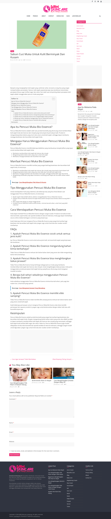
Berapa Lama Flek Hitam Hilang (86, 176)
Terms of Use (89, 470)
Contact (51, 16)
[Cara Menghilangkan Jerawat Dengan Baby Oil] (63, 369)
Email (11, 432)
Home (28, 16)
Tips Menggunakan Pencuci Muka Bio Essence (24, 107)
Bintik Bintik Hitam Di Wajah (41, 380)
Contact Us (88, 478)
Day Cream (80, 38)
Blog (68, 16)
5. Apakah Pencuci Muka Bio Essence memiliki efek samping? (29, 120)
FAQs (12, 111)
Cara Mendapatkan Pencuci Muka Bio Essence (24, 109)
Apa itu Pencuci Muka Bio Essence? (21, 101)
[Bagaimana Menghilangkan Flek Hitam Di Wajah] (82, 133)
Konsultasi (60, 16)
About (44, 16)
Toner (78, 61)
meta (21, 60)
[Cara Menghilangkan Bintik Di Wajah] (82, 142)
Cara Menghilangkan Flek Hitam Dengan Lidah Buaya (93, 127)
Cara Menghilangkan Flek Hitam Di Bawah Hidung (18, 384)
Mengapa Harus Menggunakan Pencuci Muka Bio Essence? (27, 103)
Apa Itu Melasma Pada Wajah (87, 108)
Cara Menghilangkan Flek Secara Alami (93, 168)
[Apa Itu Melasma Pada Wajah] (89, 89)
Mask (78, 48)
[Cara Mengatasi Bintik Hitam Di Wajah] (82, 190)
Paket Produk (80, 53)
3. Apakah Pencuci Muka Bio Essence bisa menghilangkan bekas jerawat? (33, 116)
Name (11, 423)
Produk (35, 16)
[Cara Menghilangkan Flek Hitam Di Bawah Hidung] (19, 369)
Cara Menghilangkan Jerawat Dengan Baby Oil (63, 381)
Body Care (79, 33)
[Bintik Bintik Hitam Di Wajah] (41, 369)
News (78, 51)
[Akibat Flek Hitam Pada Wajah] (82, 182)
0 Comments (28, 60)
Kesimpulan (14, 122)
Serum (78, 59)
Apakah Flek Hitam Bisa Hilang (93, 160)
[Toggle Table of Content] (53, 98)
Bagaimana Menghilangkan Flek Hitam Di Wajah (93, 136)
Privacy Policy (89, 472)
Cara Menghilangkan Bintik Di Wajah (93, 144)
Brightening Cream (82, 36)
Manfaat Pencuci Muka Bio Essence (21, 105)
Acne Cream (80, 26)
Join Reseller (76, 16)
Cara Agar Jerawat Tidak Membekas (23, 359)
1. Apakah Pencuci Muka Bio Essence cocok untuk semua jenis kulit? (31, 113)
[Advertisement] (41, 74)
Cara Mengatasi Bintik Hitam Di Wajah (94, 191)
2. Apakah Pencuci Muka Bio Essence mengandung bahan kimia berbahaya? (34, 115)
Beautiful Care (80, 28)
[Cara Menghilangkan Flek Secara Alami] (82, 167)
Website (11, 441)
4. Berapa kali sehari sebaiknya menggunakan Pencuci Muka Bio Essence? (33, 118)
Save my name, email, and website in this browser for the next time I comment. (35, 451)
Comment (12, 399)
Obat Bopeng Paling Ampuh (62, 359)
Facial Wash (80, 41)
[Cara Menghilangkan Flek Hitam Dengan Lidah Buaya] (82, 124)
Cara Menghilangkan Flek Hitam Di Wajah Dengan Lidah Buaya (55, 487)
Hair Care (79, 46)
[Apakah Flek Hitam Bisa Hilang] (82, 159)
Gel (77, 43)
